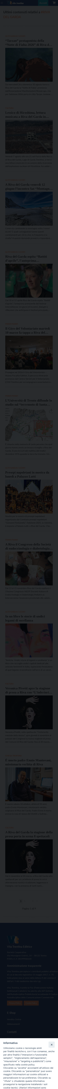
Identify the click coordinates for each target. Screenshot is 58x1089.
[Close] (51, 1045)
